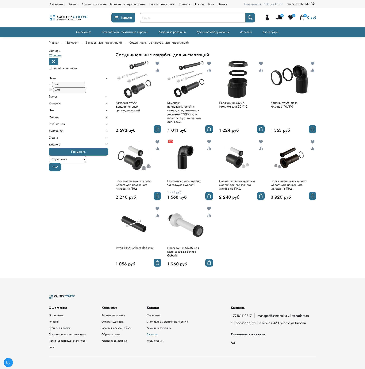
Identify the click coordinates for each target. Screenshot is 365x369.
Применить (78, 151)
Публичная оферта (60, 328)
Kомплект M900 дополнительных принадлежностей (128, 107)
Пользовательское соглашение (67, 334)
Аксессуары (271, 32)
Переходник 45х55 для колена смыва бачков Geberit (183, 252)
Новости (199, 4)
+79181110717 (241, 315)
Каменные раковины (172, 32)
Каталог (74, 4)
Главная (54, 42)
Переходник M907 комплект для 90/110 (233, 105)
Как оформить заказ (162, 4)
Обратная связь (111, 334)
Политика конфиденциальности (67, 341)
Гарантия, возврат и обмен (127, 4)
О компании (57, 4)
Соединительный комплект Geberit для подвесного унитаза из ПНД (133, 185)
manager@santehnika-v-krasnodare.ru (283, 315)
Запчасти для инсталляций (104, 42)
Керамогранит (155, 341)
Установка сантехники (114, 341)
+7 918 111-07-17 (298, 4)
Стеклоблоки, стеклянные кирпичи (125, 32)
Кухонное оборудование (213, 32)
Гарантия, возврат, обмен (117, 328)
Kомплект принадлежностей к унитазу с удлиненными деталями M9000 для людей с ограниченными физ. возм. (184, 112)
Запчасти (246, 32)
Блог (211, 4)
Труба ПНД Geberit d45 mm (134, 248)
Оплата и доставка (94, 4)
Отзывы (222, 4)
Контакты (184, 4)
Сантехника (83, 32)
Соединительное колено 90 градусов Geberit (184, 183)
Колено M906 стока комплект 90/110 (284, 105)
